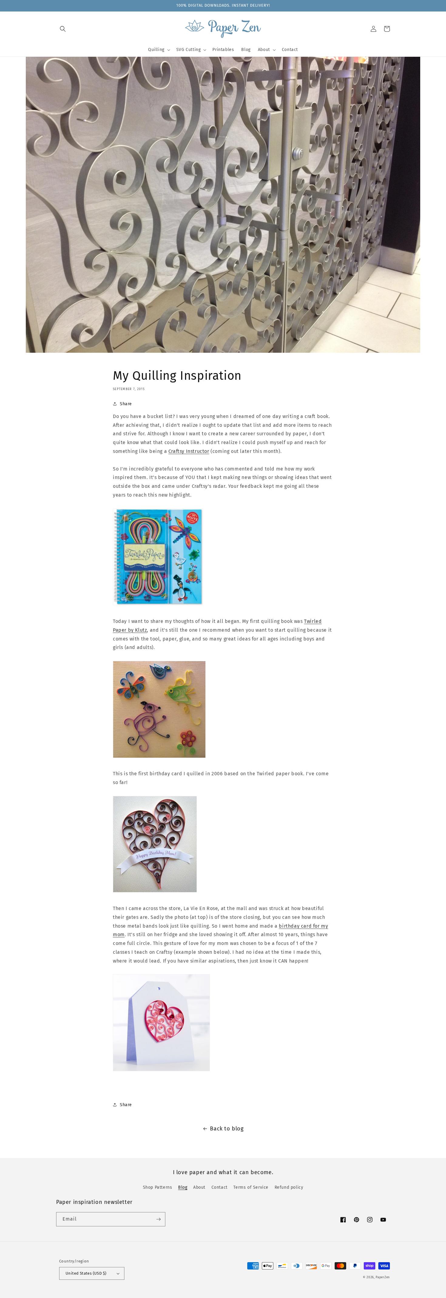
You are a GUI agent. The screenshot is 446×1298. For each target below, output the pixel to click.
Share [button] (126, 403)
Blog (182, 1187)
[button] (62, 29)
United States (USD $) (86, 1273)
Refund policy (289, 1187)
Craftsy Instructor (188, 451)
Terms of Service (251, 1187)
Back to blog (226, 1128)
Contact (219, 1187)
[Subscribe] (158, 1219)
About (199, 1187)
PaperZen (383, 1277)
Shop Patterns (157, 1187)
